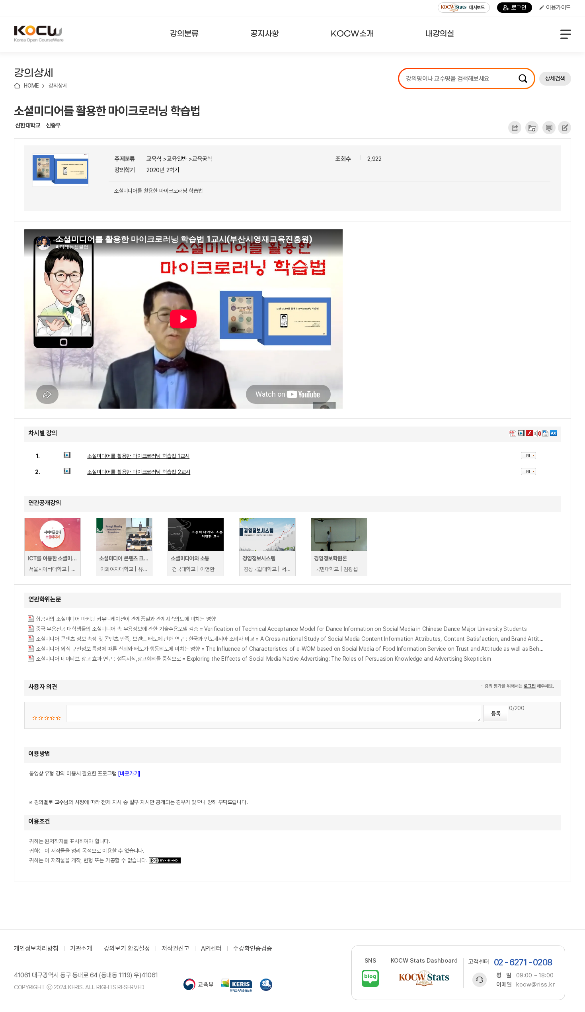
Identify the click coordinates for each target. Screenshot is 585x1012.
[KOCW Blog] (370, 978)
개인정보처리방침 (36, 948)
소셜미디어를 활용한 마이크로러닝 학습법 (107, 111)
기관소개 (81, 948)
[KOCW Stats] (424, 978)
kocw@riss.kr (535, 984)
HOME (31, 85)
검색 (523, 78)
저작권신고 (175, 948)
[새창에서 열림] (198, 985)
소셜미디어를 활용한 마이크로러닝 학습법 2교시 (138, 472)
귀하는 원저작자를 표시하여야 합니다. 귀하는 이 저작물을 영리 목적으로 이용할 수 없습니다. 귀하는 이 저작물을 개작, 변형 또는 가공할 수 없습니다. (89, 850)
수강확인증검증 (252, 948)
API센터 (211, 948)
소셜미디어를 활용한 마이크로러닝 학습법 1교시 (138, 456)
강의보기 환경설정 (127, 948)
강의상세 (58, 85)
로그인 (518, 7)
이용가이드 (558, 7)
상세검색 (555, 78)
